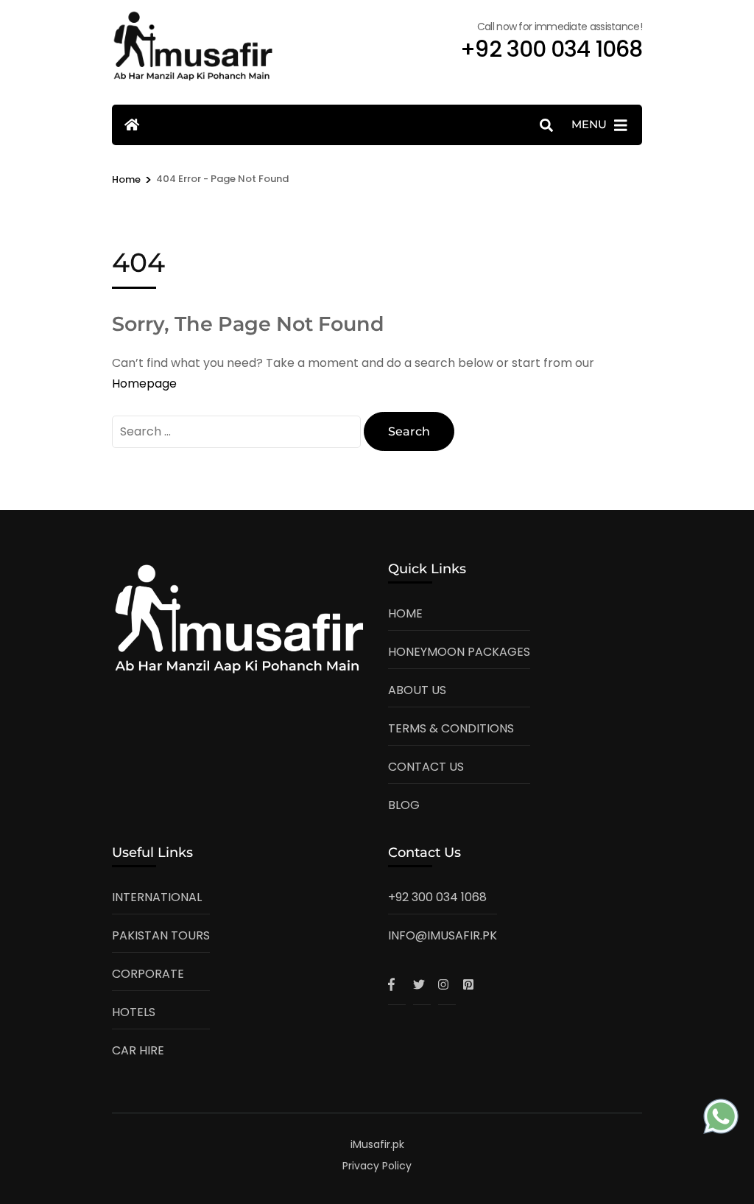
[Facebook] (397, 984)
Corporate (148, 973)
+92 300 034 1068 (437, 897)
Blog (404, 805)
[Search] (546, 125)
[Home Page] (132, 125)
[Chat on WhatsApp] (720, 1119)
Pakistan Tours (161, 935)
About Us (417, 690)
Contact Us (426, 766)
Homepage (144, 383)
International (157, 897)
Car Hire (138, 1050)
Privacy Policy (377, 1166)
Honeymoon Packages (459, 651)
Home (405, 613)
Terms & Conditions (451, 728)
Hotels (133, 1012)
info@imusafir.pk (442, 935)
